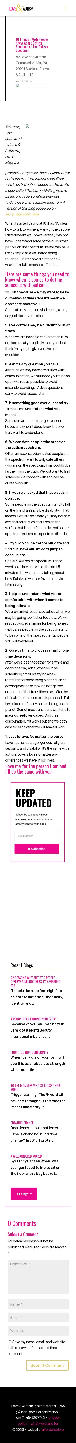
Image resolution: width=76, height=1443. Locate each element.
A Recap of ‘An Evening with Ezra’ (33, 1019)
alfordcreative (53, 1429)
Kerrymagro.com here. (22, 214)
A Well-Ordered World (26, 1156)
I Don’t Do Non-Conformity (29, 1052)
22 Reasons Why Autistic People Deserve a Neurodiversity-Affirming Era (35, 981)
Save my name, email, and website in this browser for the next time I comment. (36, 1347)
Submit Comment (47, 1365)
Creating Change (22, 1122)
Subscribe (38, 849)
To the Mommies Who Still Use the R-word (36, 1087)
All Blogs (22, 1193)
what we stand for (44, 1423)
